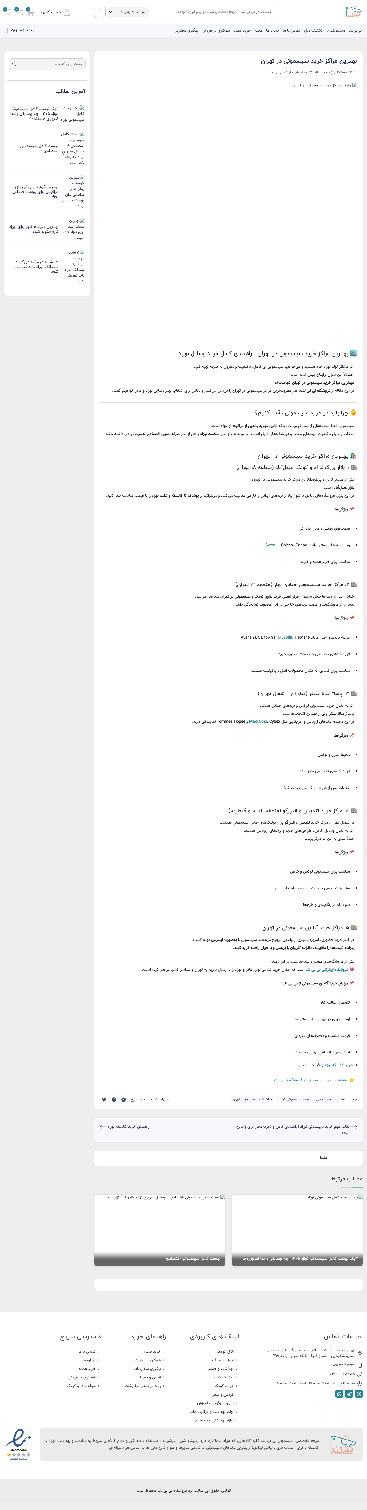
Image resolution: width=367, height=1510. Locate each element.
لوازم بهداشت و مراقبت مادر (212, 1412)
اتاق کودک (225, 1352)
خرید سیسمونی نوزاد (294, 1099)
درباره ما (272, 31)
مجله (258, 31)
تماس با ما (291, 31)
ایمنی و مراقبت (222, 1360)
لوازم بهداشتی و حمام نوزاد (213, 1420)
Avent (270, 545)
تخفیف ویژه (313, 31)
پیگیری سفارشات (147, 1369)
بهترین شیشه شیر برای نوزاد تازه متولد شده (33, 229)
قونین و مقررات (149, 1377)
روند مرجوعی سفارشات (142, 1386)
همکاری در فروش (216, 31)
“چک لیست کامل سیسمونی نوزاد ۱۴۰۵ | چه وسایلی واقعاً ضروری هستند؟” (294, 1258)
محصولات (337, 31)
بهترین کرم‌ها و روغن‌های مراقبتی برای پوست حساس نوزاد (35, 191)
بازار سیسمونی (326, 1099)
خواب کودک (224, 1386)
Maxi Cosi (258, 722)
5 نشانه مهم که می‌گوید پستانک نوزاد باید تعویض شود (36, 267)
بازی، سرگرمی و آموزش (215, 1403)
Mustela (285, 637)
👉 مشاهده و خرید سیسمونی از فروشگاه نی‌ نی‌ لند (313, 1080)
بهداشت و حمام (221, 1369)
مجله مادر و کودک (81, 1386)
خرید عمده (242, 31)
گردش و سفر (223, 1395)
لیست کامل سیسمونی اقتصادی (193, 1258)
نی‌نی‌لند (355, 31)
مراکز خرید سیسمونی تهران (252, 1099)
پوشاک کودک (223, 1377)
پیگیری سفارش (186, 31)
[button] (55, 12)
